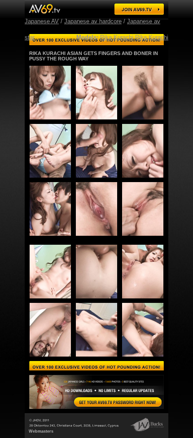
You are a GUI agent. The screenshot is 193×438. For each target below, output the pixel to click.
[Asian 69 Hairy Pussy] (94, 122)
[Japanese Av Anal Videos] (99, 359)
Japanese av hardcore (93, 21)
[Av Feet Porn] (145, 359)
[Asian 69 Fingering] (140, 180)
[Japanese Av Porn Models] (145, 301)
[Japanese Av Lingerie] (44, 9)
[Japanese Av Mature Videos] (99, 301)
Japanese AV (42, 21)
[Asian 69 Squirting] (53, 301)
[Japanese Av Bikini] (48, 122)
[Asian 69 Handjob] (94, 180)
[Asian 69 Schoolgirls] (118, 402)
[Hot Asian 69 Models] (48, 180)
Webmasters (41, 431)
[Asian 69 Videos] (140, 122)
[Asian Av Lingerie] (53, 359)
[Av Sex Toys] (94, 238)
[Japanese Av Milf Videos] (48, 238)
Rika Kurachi (116, 37)
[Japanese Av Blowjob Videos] (140, 238)
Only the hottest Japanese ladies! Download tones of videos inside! (96, 366)
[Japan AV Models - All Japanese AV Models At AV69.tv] (139, 9)
